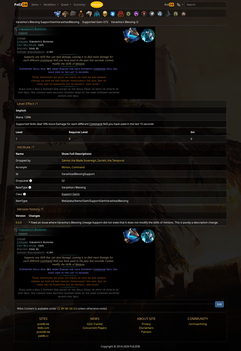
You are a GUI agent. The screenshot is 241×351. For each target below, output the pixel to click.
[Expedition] (160, 13)
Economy (79, 4)
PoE (168, 4)
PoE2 (20, 4)
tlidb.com (43, 328)
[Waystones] (73, 13)
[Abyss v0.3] (128, 13)
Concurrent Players (95, 328)
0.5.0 (18, 222)
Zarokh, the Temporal (110, 160)
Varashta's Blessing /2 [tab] (124, 22)
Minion (66, 167)
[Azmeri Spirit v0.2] (113, 13)
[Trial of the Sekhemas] (176, 13)
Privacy (146, 324)
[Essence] (97, 13)
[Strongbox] (89, 13)
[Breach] (136, 13)
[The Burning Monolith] (168, 13)
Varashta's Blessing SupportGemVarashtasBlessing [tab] (47, 22)
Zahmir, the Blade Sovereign (79, 160)
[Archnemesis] (105, 13)
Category (22, 41)
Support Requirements (30, 51)
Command (46, 60)
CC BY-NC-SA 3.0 (67, 308)
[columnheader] (120, 110)
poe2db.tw (43, 332)
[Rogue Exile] (120, 13)
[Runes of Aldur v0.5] (57, 13)
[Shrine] (81, 13)
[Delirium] (152, 13)
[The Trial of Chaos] (183, 13)
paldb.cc (43, 336)
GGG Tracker (95, 324)
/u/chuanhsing (198, 324)
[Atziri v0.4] (65, 13)
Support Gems (71, 194)
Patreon (97, 4)
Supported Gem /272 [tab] (95, 22)
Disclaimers (146, 328)
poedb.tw (43, 324)
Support (23, 32)
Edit (219, 304)
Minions (79, 63)
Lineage (21, 38)
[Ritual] (144, 13)
